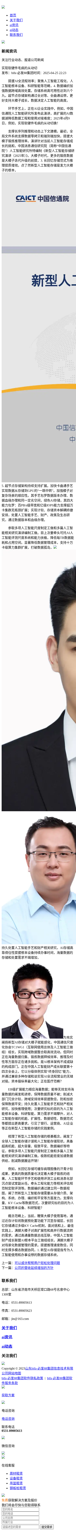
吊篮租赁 (16, 1483)
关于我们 (16, 20)
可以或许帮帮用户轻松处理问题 (37, 1263)
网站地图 (14, 1373)
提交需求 (47, 1527)
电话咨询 (8, 1418)
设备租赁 (16, 1478)
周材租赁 (16, 1473)
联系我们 (16, 35)
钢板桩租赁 (18, 1488)
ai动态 (14, 30)
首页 (13, 15)
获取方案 (8, 1395)
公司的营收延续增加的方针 (34, 1268)
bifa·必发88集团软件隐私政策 (22, 1378)
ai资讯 (14, 25)
